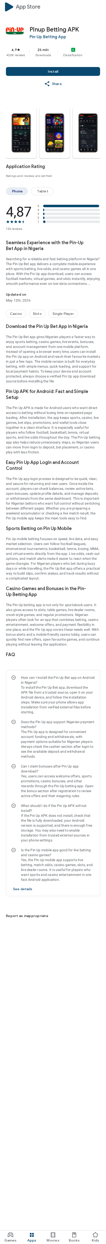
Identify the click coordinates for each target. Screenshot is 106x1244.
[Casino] (16, 313)
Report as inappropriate (27, 916)
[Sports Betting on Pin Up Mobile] (97, 528)
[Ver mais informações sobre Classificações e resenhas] (97, 166)
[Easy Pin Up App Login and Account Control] (97, 462)
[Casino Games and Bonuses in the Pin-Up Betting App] (98, 589)
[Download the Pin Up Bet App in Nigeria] (97, 326)
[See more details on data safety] (23, 889)
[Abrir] (9, 904)
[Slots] (37, 313)
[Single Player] (63, 313)
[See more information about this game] (97, 243)
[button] (54, 133)
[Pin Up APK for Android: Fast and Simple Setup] (97, 391)
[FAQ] (97, 655)
